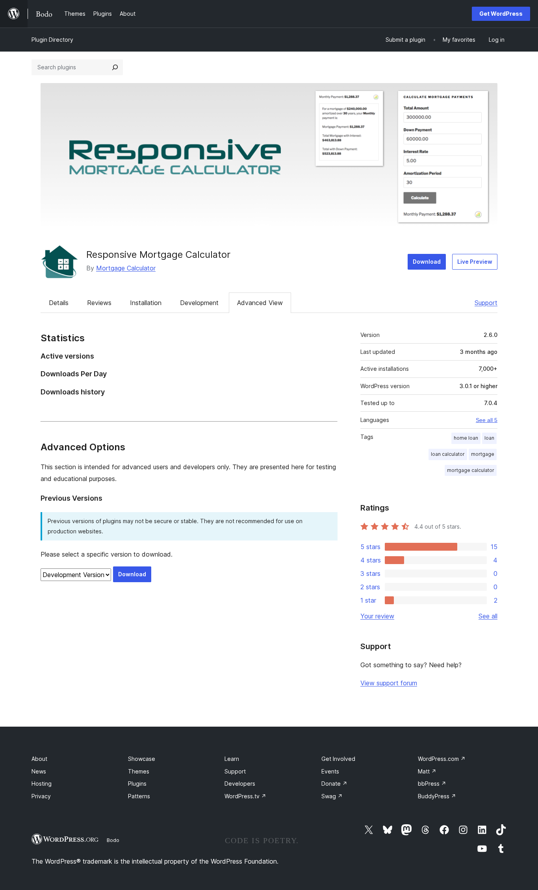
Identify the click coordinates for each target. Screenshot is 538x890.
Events (330, 771)
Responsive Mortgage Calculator (158, 254)
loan (489, 438)
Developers (239, 783)
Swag (332, 796)
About (39, 758)
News (39, 771)
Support (486, 303)
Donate (334, 783)
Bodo (113, 840)
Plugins (137, 783)
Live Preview (474, 261)
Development (199, 303)
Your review (377, 616)
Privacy (41, 796)
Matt (427, 771)
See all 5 (486, 420)
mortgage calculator (470, 470)
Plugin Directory (52, 39)
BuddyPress (437, 796)
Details (59, 303)
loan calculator (448, 454)
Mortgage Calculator (126, 268)
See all (488, 616)
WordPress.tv (245, 796)
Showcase (141, 758)
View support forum (388, 683)
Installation (145, 303)
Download (427, 261)
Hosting (42, 783)
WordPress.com (442, 758)
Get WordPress (501, 13)
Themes (138, 771)
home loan (466, 438)
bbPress (432, 783)
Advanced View (260, 303)
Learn (231, 758)
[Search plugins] (115, 67)
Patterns (139, 796)
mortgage (482, 454)
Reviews (99, 303)
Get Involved (338, 758)
